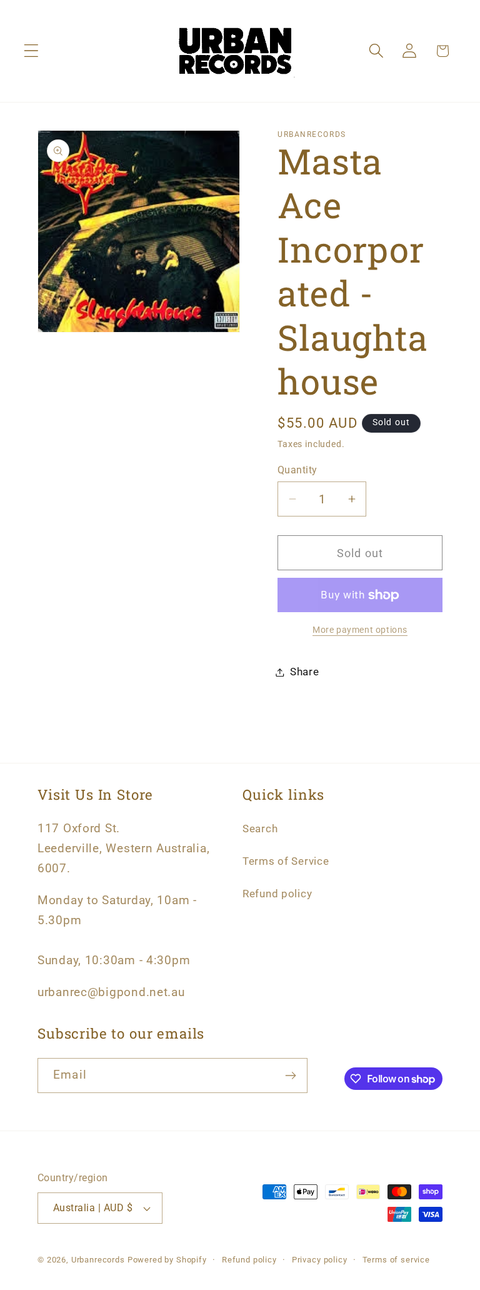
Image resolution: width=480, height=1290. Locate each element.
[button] (31, 51)
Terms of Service (285, 861)
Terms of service (396, 1259)
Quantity (298, 470)
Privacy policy (320, 1259)
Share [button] (304, 671)
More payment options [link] (360, 630)
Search (260, 828)
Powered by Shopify (167, 1259)
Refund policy (277, 893)
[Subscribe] (290, 1075)
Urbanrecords (98, 1259)
